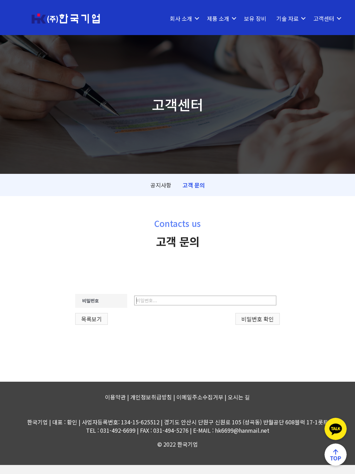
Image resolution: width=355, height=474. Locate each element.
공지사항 (160, 185)
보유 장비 (255, 18)
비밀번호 (90, 300)
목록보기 (91, 319)
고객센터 (323, 18)
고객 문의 (194, 185)
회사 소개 (181, 18)
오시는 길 (239, 397)
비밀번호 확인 (257, 319)
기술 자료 (287, 18)
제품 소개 (218, 18)
